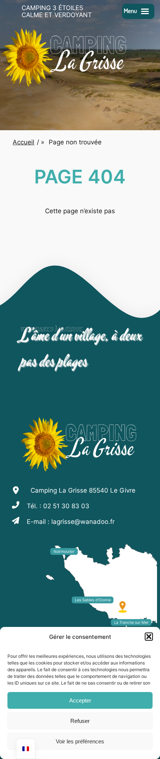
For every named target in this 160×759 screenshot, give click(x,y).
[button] (149, 636)
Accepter (80, 700)
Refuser (80, 721)
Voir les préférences (80, 741)
